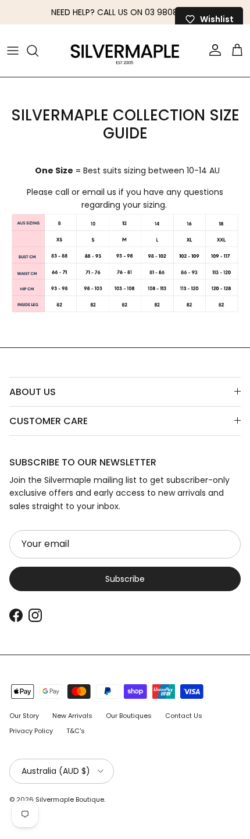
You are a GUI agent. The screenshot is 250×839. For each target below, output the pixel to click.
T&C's (75, 730)
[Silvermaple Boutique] (125, 50)
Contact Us (183, 715)
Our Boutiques (129, 715)
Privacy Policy (31, 730)
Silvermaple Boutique (69, 799)
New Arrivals (72, 715)
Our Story (24, 715)
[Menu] (13, 50)
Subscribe (125, 579)
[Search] (38, 50)
